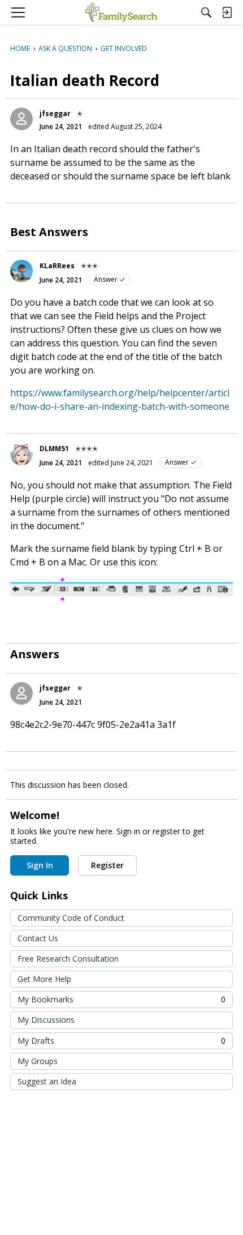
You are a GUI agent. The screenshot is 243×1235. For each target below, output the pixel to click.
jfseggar (55, 113)
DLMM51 (54, 448)
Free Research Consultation (68, 958)
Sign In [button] (40, 865)
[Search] (206, 12)
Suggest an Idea (47, 1081)
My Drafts (121, 1040)
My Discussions (46, 1019)
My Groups (38, 1061)
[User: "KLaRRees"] (21, 271)
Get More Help (44, 979)
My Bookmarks (121, 999)
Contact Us (38, 938)
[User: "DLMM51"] (21, 454)
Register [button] (107, 865)
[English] (121, 12)
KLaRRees (57, 266)
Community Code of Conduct (71, 917)
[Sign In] (226, 12)
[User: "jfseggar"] (21, 119)
